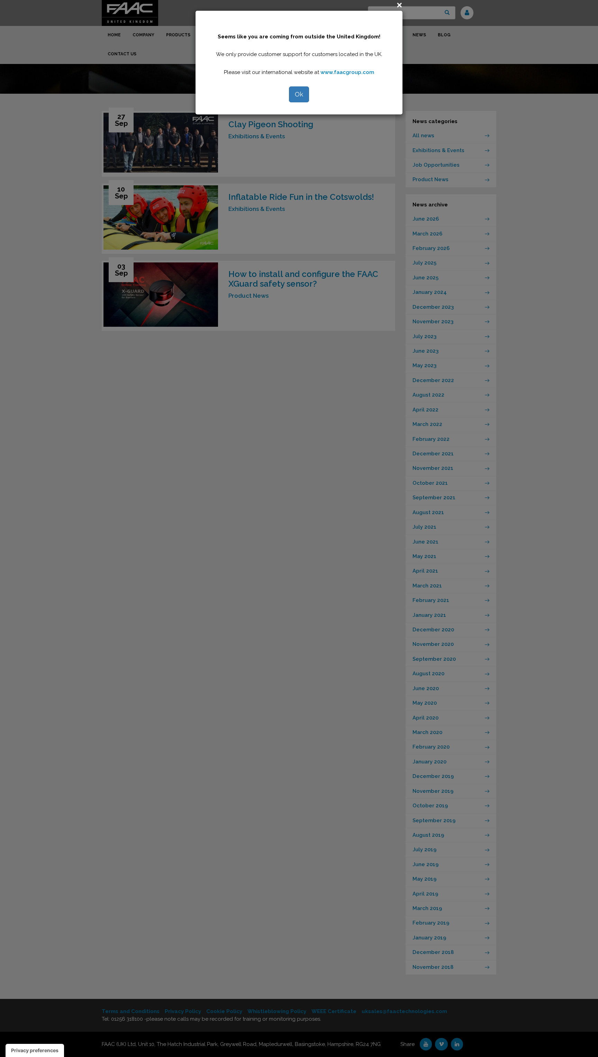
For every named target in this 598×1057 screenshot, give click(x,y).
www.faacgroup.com (347, 72)
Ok (299, 94)
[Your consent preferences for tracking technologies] (35, 1050)
